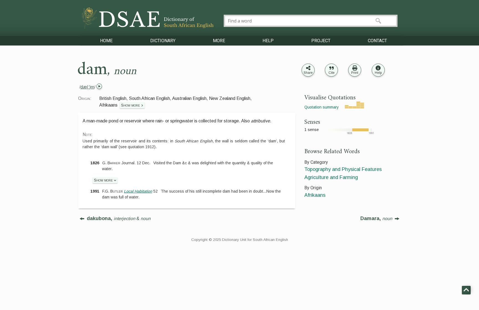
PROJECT (320, 40)
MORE (219, 40)
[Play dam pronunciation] (98, 87)
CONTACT (377, 40)
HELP (268, 40)
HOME (106, 40)
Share (308, 73)
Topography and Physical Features (343, 169)
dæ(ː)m (87, 87)
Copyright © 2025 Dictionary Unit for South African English (239, 240)
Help (378, 73)
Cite (331, 73)
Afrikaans (314, 195)
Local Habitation (138, 191)
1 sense (311, 129)
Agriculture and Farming (331, 177)
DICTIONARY (162, 40)
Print (354, 73)
